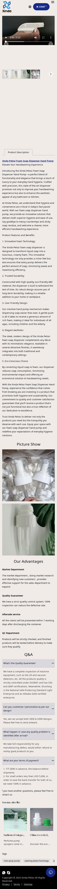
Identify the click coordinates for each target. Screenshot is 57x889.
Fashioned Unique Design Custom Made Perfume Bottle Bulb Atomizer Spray (15, 827)
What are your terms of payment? (21, 760)
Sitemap (28, 884)
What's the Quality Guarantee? (19, 663)
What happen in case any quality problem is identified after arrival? (26, 733)
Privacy (6, 884)
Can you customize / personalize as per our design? (26, 708)
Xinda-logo (6, 6)
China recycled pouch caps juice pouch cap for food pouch (41, 827)
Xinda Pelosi (9, 160)
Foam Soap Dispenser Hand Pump (34, 160)
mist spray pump (11, 861)
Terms (16, 884)
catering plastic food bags (36, 861)
